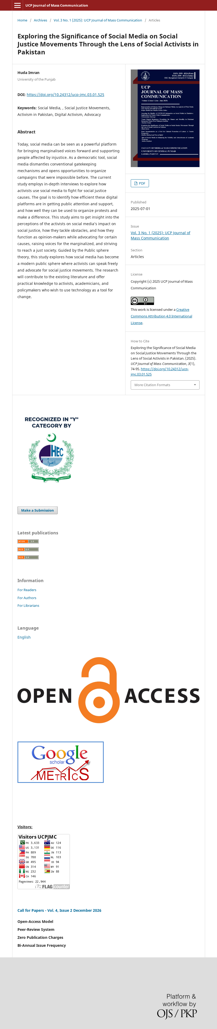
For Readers (26, 589)
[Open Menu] (17, 5)
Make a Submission (37, 510)
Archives (40, 20)
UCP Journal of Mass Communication (56, 5)
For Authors (26, 597)
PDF (141, 183)
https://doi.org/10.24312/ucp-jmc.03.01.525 (65, 94)
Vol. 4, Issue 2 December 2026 (74, 910)
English (24, 637)
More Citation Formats (152, 384)
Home (22, 20)
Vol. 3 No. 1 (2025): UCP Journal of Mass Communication (98, 20)
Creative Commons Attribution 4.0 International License (161, 316)
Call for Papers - (32, 910)
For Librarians (28, 605)
